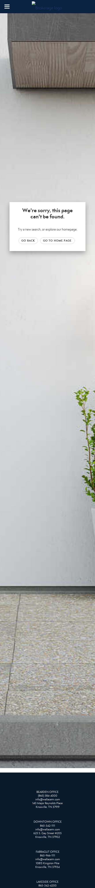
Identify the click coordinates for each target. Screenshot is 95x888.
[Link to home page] (47, 6)
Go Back (28, 240)
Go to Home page (57, 240)
